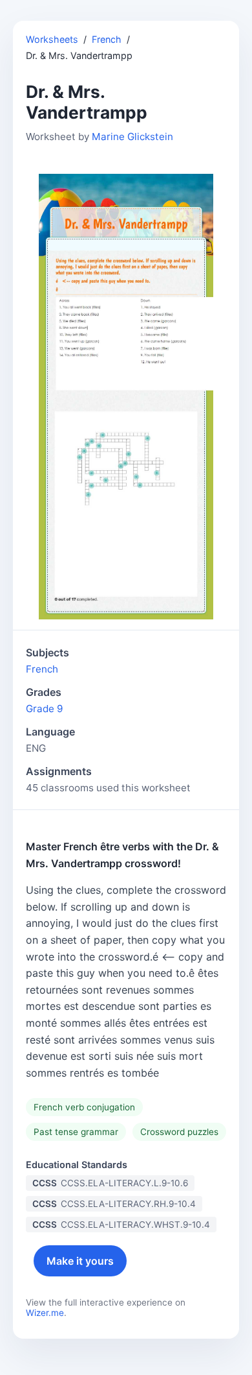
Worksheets (52, 39)
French (106, 39)
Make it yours (80, 1260)
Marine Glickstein (132, 136)
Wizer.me (45, 1313)
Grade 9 (44, 708)
